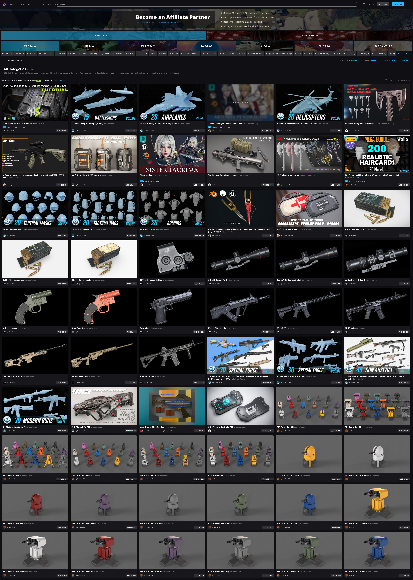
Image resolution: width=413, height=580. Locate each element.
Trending (6, 80)
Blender (298, 53)
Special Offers (32, 80)
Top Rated (48, 80)
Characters (173, 53)
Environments (117, 53)
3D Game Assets (46, 53)
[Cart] (363, 4)
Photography (7, 53)
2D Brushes (60, 53)
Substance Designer (323, 53)
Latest (62, 80)
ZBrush (221, 53)
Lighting (382, 53)
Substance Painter (255, 53)
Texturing (185, 53)
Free (55, 80)
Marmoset (308, 53)
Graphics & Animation (77, 53)
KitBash (153, 53)
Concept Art (142, 53)
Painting (242, 53)
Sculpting (270, 53)
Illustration (231, 53)
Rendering (280, 53)
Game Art (195, 53)
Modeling (162, 53)
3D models (19, 53)
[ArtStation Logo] (4, 4)
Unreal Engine (363, 53)
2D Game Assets (209, 53)
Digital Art (104, 53)
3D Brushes (31, 53)
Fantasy (392, 53)
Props (289, 53)
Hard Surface (339, 53)
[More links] (409, 4)
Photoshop (93, 53)
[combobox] (206, 4)
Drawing (351, 53)
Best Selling (17, 80)
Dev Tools (130, 53)
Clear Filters (404, 60)
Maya (374, 53)
